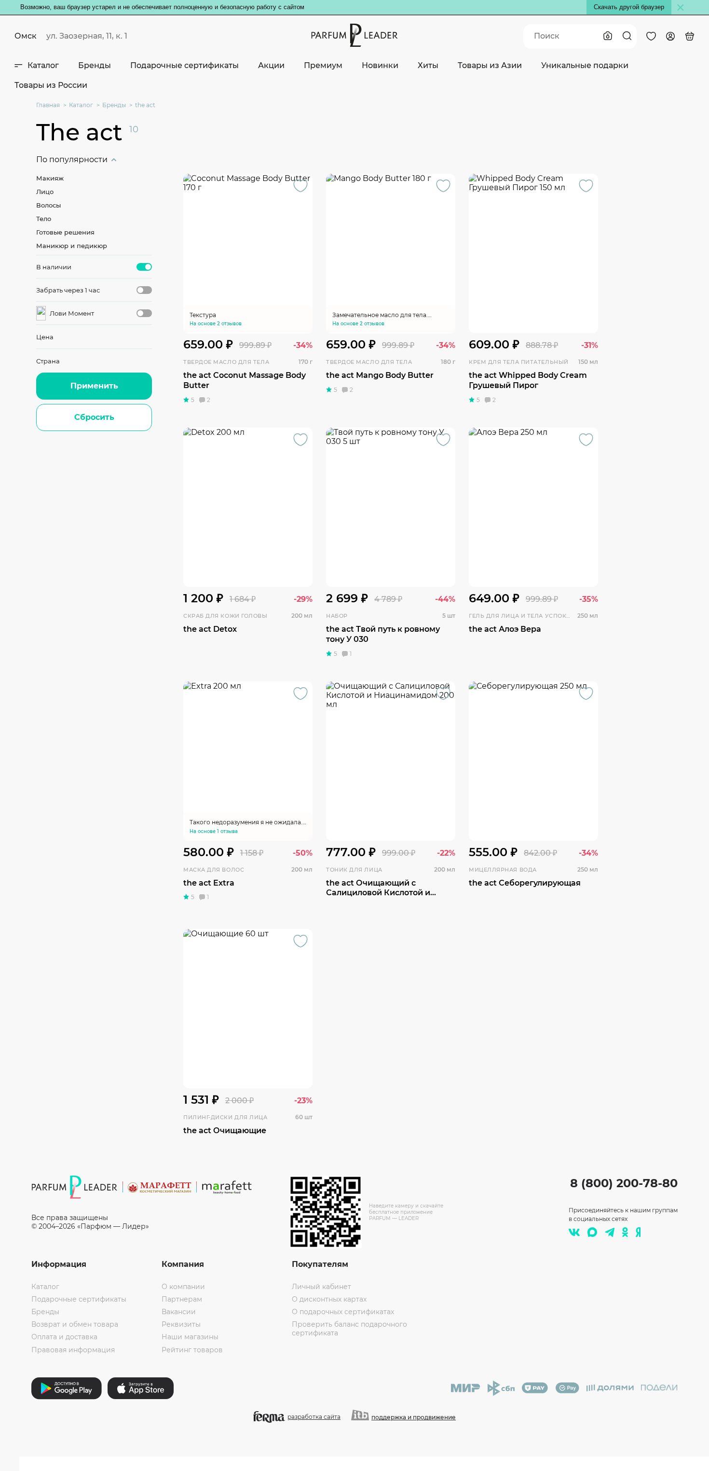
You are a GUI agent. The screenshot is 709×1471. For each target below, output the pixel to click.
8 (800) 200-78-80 (624, 1183)
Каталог (43, 65)
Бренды (94, 65)
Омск (25, 36)
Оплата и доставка (64, 1336)
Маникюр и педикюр (71, 246)
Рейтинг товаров (192, 1350)
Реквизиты (181, 1324)
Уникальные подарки (584, 65)
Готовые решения (65, 232)
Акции (271, 65)
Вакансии (179, 1311)
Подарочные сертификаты (184, 65)
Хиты (428, 65)
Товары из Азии (490, 65)
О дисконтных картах (329, 1299)
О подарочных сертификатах (343, 1311)
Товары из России (50, 85)
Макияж (50, 178)
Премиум (323, 65)
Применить (94, 385)
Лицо (45, 191)
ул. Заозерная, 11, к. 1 (86, 36)
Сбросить (94, 417)
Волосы (48, 205)
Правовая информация (73, 1350)
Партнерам (182, 1299)
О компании (183, 1286)
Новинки (380, 65)
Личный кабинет (321, 1286)
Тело (43, 218)
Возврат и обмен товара (74, 1324)
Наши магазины (190, 1336)
